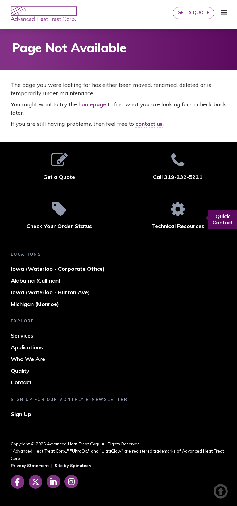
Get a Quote (193, 12)
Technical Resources (177, 226)
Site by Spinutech (73, 465)
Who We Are (28, 359)
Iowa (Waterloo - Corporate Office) (58, 268)
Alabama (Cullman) (35, 280)
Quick (222, 219)
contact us (149, 123)
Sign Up (21, 414)
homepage (92, 104)
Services (22, 335)
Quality (20, 370)
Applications (27, 347)
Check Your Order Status (59, 226)
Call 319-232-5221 (177, 177)
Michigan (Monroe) (35, 304)
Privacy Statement (30, 465)
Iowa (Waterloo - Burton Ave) (50, 292)
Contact (21, 382)
